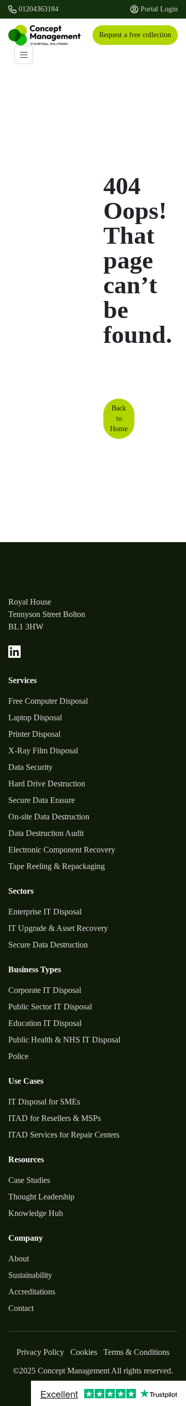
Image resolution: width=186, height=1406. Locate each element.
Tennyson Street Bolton (46, 614)
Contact (21, 1308)
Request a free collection (135, 35)
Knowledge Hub (35, 1213)
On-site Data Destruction (48, 816)
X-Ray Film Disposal (43, 750)
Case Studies (29, 1180)
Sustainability (30, 1275)
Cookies (83, 1352)
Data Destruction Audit (46, 833)
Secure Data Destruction (48, 944)
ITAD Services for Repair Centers (63, 1134)
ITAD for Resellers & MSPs (54, 1118)
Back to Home (119, 418)
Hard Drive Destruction (46, 783)
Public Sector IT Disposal (50, 1006)
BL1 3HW (25, 626)
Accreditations (31, 1291)
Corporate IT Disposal (44, 990)
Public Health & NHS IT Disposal (64, 1039)
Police (18, 1056)
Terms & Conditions (136, 1352)
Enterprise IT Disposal (45, 911)
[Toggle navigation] (23, 54)
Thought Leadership (41, 1196)
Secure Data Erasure (41, 800)
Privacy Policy (40, 1352)
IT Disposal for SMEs (44, 1101)
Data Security (30, 767)
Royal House (29, 601)
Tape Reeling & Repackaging (56, 866)
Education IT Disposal (45, 1023)
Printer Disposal (34, 734)
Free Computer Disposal (48, 701)
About (18, 1258)
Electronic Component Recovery (61, 849)
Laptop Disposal (35, 717)
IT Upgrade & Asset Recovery (58, 928)
